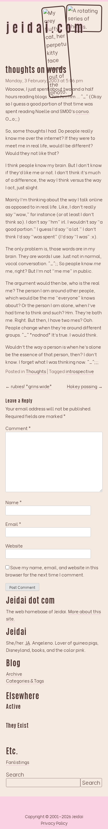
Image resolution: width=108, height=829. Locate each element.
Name (13, 502)
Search (15, 774)
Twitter (45, 734)
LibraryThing (10, 734)
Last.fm (33, 716)
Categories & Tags (25, 680)
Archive (14, 673)
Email (13, 523)
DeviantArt (57, 734)
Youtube (22, 734)
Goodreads (22, 716)
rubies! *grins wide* (31, 386)
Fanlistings (17, 761)
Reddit (69, 716)
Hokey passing (82, 386)
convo (82, 111)
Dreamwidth (10, 716)
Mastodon (45, 716)
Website (14, 545)
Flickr (33, 734)
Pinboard (57, 716)
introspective (80, 371)
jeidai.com (46, 29)
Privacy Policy (54, 823)
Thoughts (36, 371)
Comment (18, 428)
